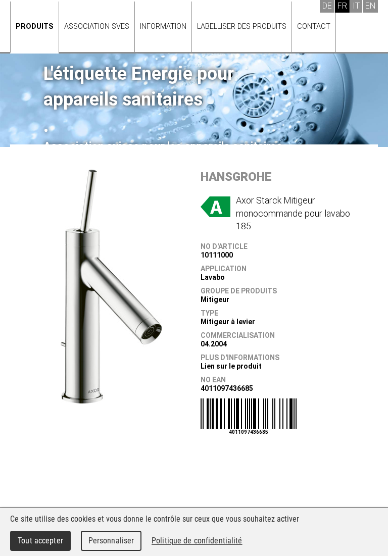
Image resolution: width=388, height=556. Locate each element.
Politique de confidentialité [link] (197, 540)
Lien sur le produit (231, 366)
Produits (35, 26)
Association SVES (96, 26)
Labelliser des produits (241, 26)
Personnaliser (111, 540)
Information (163, 26)
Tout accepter (40, 540)
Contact (313, 26)
